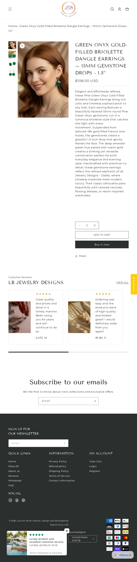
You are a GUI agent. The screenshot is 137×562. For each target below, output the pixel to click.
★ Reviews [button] (133, 284)
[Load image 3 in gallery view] (12, 64)
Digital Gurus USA (59, 525)
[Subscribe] (94, 401)
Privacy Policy (58, 461)
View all (122, 282)
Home (12, 26)
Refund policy (57, 466)
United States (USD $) (80, 539)
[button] (10, 9)
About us (14, 471)
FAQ (11, 485)
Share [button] (82, 255)
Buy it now (102, 244)
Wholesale (14, 480)
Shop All (13, 466)
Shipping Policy (59, 471)
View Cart (95, 461)
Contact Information (62, 480)
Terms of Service (59, 475)
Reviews (13, 475)
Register (94, 471)
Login (93, 466)
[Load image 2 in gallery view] (12, 54)
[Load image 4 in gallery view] (12, 73)
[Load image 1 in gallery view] (12, 45)
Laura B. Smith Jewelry (28, 521)
